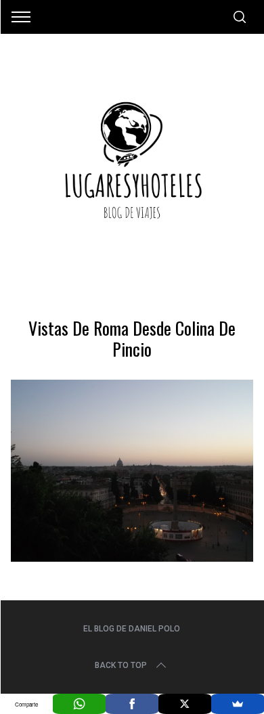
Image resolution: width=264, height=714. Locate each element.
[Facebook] (132, 704)
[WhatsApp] (79, 704)
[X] (184, 704)
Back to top (121, 665)
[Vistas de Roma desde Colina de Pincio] (132, 557)
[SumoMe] (237, 704)
